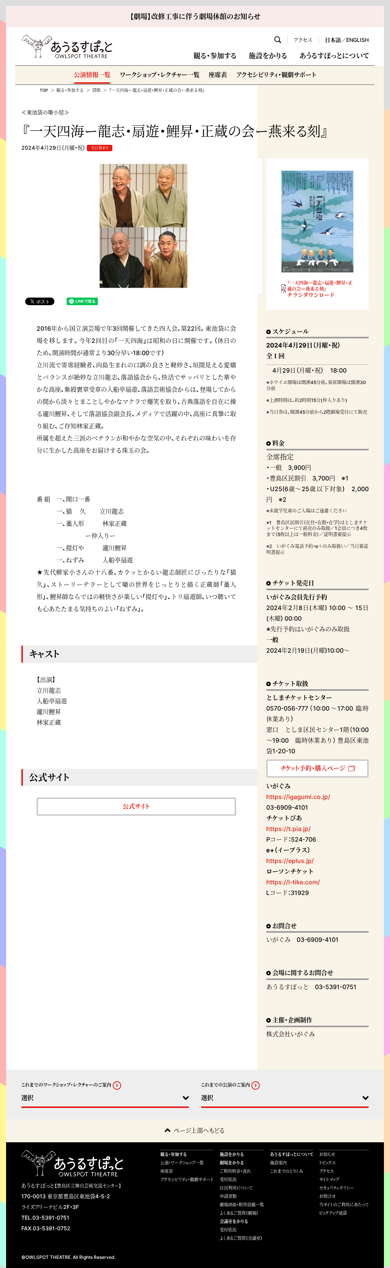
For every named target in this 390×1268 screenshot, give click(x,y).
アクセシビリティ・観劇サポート (276, 74)
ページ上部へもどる (199, 1130)
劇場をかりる (232, 1163)
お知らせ (327, 1154)
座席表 (218, 74)
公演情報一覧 (92, 74)
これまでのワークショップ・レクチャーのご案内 (66, 1085)
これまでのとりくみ (286, 1171)
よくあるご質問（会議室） (241, 1238)
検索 (277, 39)
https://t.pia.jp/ (288, 829)
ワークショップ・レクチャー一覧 (160, 74)
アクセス (303, 40)
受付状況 (228, 1179)
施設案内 (278, 1163)
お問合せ (327, 1196)
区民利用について (236, 1188)
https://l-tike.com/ (293, 882)
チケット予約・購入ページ (312, 768)
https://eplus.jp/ (290, 861)
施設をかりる (268, 56)
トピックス (327, 1163)
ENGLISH (357, 40)
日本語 (333, 40)
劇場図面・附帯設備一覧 (242, 1204)
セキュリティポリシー (336, 1188)
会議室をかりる (234, 1221)
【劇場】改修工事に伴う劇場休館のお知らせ (195, 17)
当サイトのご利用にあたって (344, 1204)
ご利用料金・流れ (235, 1171)
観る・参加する (215, 56)
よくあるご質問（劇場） (239, 1213)
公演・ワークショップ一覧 (182, 1163)
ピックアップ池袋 (333, 1213)
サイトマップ (329, 1179)
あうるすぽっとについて (334, 56)
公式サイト (136, 806)
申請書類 (228, 1196)
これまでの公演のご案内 (225, 1085)
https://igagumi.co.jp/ (298, 797)
